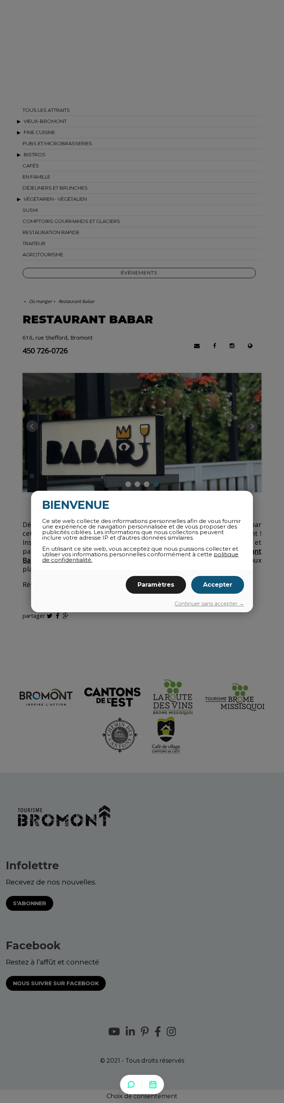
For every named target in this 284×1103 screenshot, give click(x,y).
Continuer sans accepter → (209, 603)
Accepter (217, 584)
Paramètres (156, 584)
